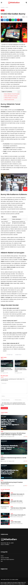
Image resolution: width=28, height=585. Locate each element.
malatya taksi (21, 584)
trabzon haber (4, 582)
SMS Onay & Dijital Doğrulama (7, 559)
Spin (2, 561)
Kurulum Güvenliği (5, 557)
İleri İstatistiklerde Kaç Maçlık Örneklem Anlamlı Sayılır (21, 370)
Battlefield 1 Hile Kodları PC (17, 494)
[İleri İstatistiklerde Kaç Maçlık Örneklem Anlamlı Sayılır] (21, 363)
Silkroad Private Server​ (9, 584)
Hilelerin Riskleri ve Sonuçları (11, 97)
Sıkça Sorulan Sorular (9, 99)
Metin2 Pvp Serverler (12, 582)
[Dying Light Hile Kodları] (5, 501)
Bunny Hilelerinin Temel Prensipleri (12, 93)
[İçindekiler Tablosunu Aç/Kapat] (18, 92)
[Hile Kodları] (14, 2)
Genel (7, 7)
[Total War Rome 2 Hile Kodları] (5, 508)
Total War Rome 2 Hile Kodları (18, 508)
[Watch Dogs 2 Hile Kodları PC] (5, 515)
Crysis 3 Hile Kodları (16, 522)
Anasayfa (2, 7)
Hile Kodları (5, 16)
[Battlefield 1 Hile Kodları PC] (5, 494)
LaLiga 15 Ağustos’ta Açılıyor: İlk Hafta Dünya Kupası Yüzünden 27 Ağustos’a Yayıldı (13, 433)
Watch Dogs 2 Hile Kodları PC (18, 515)
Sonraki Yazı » (18, 354)
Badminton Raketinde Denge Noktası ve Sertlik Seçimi (6, 370)
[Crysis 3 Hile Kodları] (5, 522)
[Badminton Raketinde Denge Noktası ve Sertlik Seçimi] (7, 363)
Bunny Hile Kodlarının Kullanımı (11, 95)
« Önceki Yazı (9, 354)
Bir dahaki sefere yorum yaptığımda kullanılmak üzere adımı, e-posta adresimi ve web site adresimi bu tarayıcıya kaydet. (13, 404)
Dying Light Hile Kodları (16, 501)
